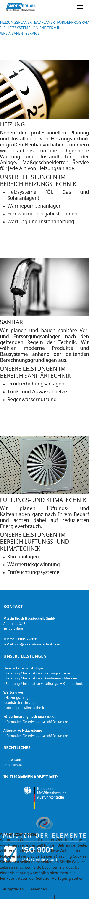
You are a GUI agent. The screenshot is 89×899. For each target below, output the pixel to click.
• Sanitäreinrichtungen (20, 702)
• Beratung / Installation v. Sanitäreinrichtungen (40, 678)
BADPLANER (44, 22)
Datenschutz (13, 764)
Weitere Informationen (32, 896)
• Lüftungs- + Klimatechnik (23, 707)
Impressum (12, 759)
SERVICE (32, 33)
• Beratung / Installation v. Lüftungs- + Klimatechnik (43, 683)
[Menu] (80, 7)
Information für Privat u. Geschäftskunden (35, 721)
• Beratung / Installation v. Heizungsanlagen (37, 673)
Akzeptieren (13, 889)
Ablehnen (39, 889)
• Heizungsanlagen (17, 697)
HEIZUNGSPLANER (16, 22)
